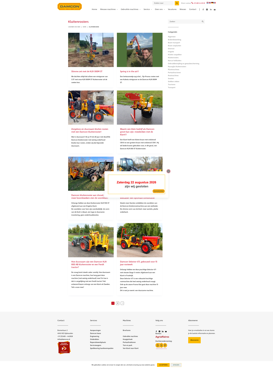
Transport (171, 87)
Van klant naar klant (130, 348)
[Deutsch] (212, 3)
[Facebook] (203, 9)
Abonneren (194, 340)
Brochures (127, 330)
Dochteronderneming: (163, 341)
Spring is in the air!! (129, 71)
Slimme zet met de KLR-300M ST (86, 71)
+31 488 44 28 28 (199, 3)
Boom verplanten (174, 46)
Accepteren (163, 365)
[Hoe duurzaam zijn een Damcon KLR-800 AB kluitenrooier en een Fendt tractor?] (91, 240)
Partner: (158, 334)
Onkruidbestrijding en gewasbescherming (183, 64)
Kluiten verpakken (175, 55)
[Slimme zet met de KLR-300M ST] (91, 50)
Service (147, 9)
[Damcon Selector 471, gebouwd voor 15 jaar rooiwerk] (139, 240)
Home (94, 9)
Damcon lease (95, 333)
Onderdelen (94, 339)
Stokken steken (173, 81)
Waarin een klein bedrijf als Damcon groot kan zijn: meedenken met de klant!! (137, 132)
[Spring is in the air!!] (139, 50)
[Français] (215, 3)
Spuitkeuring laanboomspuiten (101, 348)
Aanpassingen (95, 330)
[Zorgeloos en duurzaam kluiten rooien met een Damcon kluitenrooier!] (91, 107)
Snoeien (171, 78)
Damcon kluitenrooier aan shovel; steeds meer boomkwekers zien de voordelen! (90, 197)
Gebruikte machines (129, 9)
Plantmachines (173, 70)
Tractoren (171, 84)
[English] (210, 3)
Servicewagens (95, 345)
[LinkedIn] (211, 9)
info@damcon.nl (63, 339)
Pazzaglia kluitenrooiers (177, 67)
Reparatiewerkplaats (98, 342)
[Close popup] (168, 171)
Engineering (94, 336)
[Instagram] (207, 9)
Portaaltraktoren (129, 342)
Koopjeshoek (127, 339)
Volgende (122, 303)
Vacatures (172, 9)
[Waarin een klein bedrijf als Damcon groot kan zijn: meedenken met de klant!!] (139, 107)
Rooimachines (173, 75)
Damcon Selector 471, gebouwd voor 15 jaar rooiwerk (138, 263)
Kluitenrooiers (173, 58)
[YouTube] (215, 10)
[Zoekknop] (177, 3)
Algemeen (172, 37)
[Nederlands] (207, 3)
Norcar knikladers (174, 61)
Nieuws (183, 9)
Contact (192, 9)
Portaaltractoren (174, 72)
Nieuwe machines (108, 9)
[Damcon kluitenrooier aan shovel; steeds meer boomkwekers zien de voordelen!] (91, 174)
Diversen (171, 49)
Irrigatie (171, 52)
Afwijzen (176, 365)
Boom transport (174, 43)
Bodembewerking (174, 40)
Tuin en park (127, 345)
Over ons (159, 9)
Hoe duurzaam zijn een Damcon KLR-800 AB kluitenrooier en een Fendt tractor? (89, 264)
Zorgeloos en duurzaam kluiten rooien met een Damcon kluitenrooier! (89, 130)
